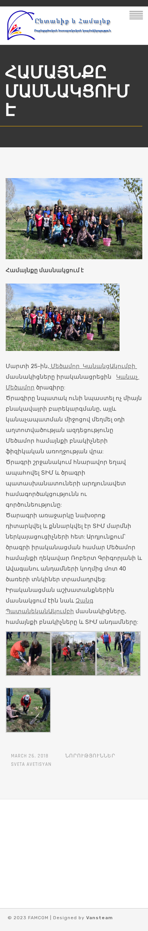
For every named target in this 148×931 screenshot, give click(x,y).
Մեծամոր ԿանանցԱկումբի (93, 366)
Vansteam (99, 917)
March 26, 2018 (30, 756)
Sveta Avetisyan (31, 764)
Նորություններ (90, 756)
